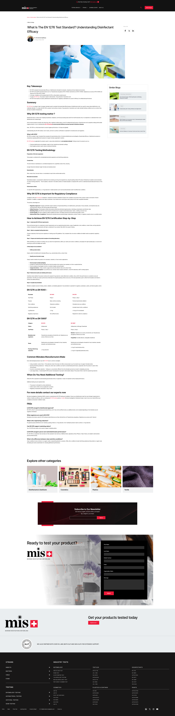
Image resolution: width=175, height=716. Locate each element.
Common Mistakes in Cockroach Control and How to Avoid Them (132, 131)
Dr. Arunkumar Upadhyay (40, 37)
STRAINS (84, 7)
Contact (63, 398)
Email (105, 564)
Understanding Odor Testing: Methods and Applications (130, 108)
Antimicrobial (33, 17)
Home (28, 17)
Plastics (31, 490)
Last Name (106, 551)
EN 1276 (46, 360)
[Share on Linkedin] (133, 31)
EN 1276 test (37, 96)
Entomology (123, 94)
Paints (126, 490)
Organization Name (108, 571)
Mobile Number (107, 558)
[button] (141, 8)
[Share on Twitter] (129, 31)
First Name (106, 544)
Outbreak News (128, 94)
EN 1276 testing (48, 124)
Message (106, 577)
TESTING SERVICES (76, 7)
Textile (122, 106)
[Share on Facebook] (125, 31)
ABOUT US (101, 7)
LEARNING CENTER (93, 7)
